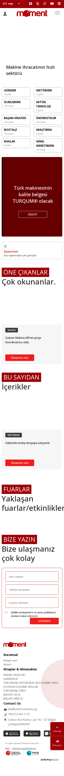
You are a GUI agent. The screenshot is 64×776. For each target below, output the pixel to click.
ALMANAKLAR (10, 678)
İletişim (7, 664)
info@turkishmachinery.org (22, 709)
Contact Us (12, 703)
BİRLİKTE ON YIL (12, 694)
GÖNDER (44, 621)
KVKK (7, 748)
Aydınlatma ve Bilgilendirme (24, 748)
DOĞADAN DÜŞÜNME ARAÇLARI (20, 686)
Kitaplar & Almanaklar (20, 669)
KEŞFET (33, 214)
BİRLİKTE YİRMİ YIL (13, 698)
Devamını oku (20, 358)
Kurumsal (10, 655)
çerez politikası (45, 612)
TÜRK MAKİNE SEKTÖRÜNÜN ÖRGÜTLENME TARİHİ (30, 682)
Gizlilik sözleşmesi (21, 612)
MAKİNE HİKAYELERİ (14, 675)
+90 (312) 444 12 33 (19, 714)
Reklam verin (10, 660)
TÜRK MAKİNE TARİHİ (14, 690)
